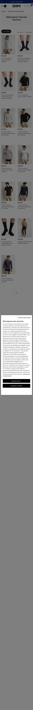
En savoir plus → (16, 381)
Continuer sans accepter (24, 317)
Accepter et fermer (16, 386)
